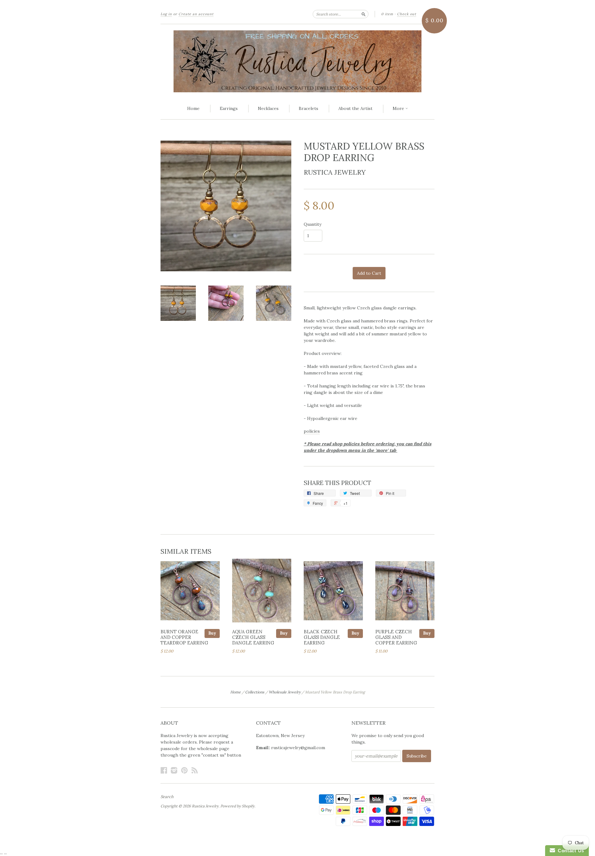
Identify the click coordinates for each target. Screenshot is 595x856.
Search (167, 797)
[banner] (297, 61)
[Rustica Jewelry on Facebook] (164, 770)
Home (193, 108)
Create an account (196, 14)
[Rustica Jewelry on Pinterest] (184, 770)
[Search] (363, 14)
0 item (387, 14)
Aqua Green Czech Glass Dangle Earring (253, 637)
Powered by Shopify (237, 806)
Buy (212, 633)
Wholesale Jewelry (285, 692)
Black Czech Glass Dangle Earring (322, 637)
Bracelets (308, 108)
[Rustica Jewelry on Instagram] (174, 770)
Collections (254, 692)
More (399, 108)
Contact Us (569, 850)
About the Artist (355, 108)
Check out (406, 14)
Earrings (229, 108)
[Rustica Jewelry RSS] (194, 770)
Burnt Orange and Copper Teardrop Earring (184, 637)
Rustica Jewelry (335, 172)
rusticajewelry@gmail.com (298, 747)
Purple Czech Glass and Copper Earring (396, 637)
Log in (166, 14)
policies (312, 431)
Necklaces (268, 108)
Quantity (312, 224)
